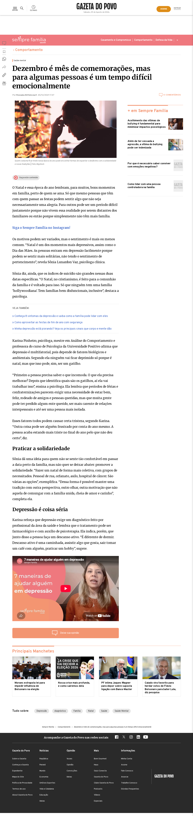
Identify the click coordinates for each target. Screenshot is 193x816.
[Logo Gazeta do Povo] (163, 776)
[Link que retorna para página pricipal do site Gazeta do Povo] (97, 6)
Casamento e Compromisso (116, 40)
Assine (124, 765)
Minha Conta (126, 759)
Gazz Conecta (100, 771)
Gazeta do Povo (101, 777)
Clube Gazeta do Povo (104, 783)
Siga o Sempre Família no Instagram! (41, 228)
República (44, 759)
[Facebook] (116, 737)
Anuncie (124, 777)
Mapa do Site (18, 777)
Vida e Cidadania (47, 789)
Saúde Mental (121, 711)
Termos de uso (19, 789)
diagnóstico (60, 711)
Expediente (17, 771)
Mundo (42, 771)
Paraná (43, 765)
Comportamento (143, 40)
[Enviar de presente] (4, 83)
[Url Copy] (4, 75)
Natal (91, 711)
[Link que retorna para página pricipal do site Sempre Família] (29, 39)
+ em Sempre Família (148, 111)
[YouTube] (145, 737)
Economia (44, 777)
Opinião (70, 765)
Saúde (104, 711)
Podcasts (98, 789)
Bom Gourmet (100, 759)
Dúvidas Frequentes (130, 789)
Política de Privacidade (22, 783)
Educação (44, 795)
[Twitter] (123, 737)
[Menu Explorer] (15, 8)
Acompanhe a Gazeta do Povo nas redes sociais (76, 737)
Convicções (72, 771)
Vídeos (97, 795)
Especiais (98, 801)
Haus (96, 765)
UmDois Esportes (47, 783)
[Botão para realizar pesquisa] (22, 8)
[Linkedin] (138, 737)
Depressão (41, 711)
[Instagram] (131, 737)
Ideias (42, 801)
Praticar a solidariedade (41, 449)
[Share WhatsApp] (4, 59)
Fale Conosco (127, 771)
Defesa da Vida (164, 40)
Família (77, 711)
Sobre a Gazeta (19, 759)
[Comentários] (4, 44)
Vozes (69, 759)
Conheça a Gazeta (20, 765)
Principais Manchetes (33, 651)
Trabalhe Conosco (129, 783)
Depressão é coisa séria (40, 509)
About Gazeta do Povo (22, 795)
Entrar (177, 8)
